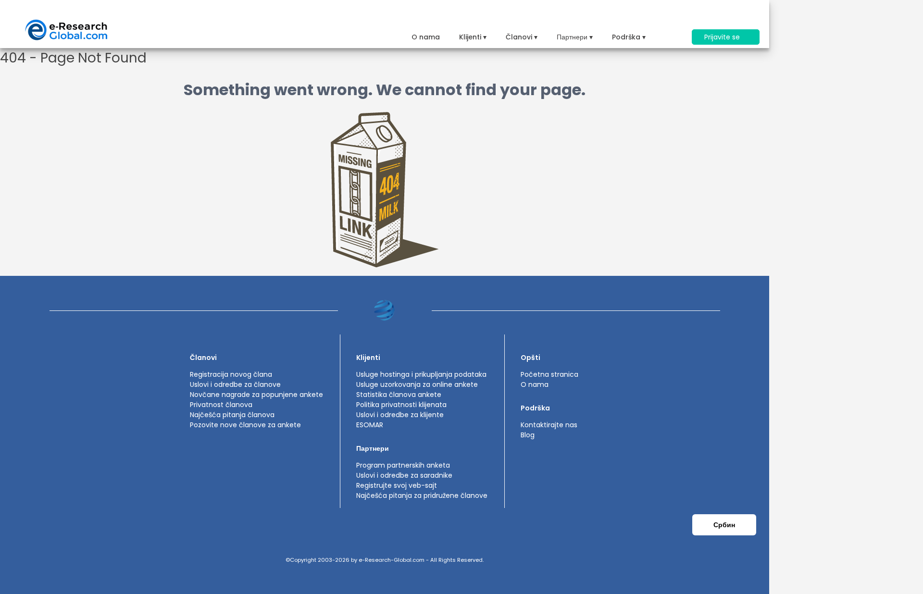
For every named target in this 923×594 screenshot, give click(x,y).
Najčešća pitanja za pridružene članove (421, 495)
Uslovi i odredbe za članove (235, 384)
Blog (528, 435)
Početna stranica (549, 374)
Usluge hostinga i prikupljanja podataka (421, 374)
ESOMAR (369, 425)
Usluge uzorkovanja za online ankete (417, 384)
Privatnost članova (221, 404)
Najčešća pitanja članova (232, 415)
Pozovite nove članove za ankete (245, 425)
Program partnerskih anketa (403, 465)
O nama (426, 37)
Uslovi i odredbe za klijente (400, 415)
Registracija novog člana (231, 374)
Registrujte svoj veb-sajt (396, 485)
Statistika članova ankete (398, 394)
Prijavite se (723, 37)
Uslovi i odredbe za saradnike (404, 475)
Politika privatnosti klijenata (401, 404)
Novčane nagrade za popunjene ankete (256, 394)
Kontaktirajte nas (549, 425)
